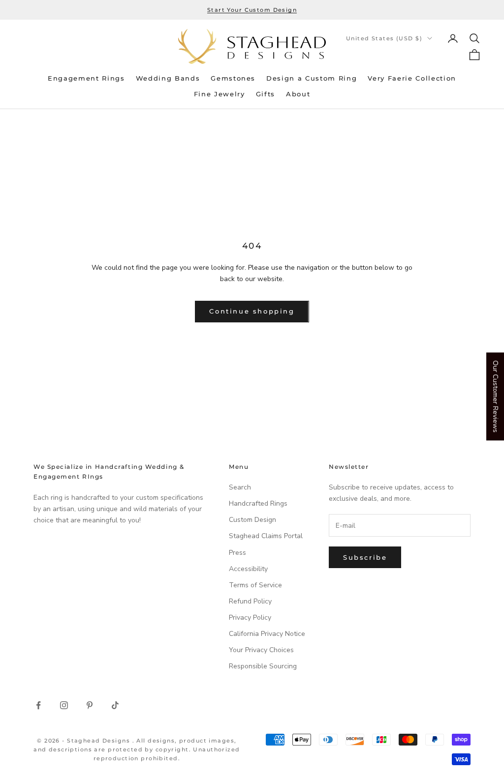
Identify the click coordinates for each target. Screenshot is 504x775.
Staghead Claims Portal (266, 536)
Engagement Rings (86, 78)
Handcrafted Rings (258, 503)
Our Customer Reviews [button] (495, 396)
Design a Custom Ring (311, 78)
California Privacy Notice (267, 633)
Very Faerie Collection (412, 78)
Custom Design (252, 519)
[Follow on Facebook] (38, 705)
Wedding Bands (168, 78)
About (298, 94)
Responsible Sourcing (263, 666)
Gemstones (233, 78)
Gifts (265, 94)
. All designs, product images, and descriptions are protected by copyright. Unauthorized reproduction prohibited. (136, 749)
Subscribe (365, 557)
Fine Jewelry (219, 94)
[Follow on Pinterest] (89, 705)
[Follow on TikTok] (115, 705)
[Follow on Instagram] (64, 705)
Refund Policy (250, 601)
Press (237, 552)
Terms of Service (255, 585)
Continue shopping (251, 311)
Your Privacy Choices (261, 650)
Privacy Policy (250, 617)
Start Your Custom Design (252, 9)
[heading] (252, 46)
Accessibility (248, 569)
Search (240, 487)
